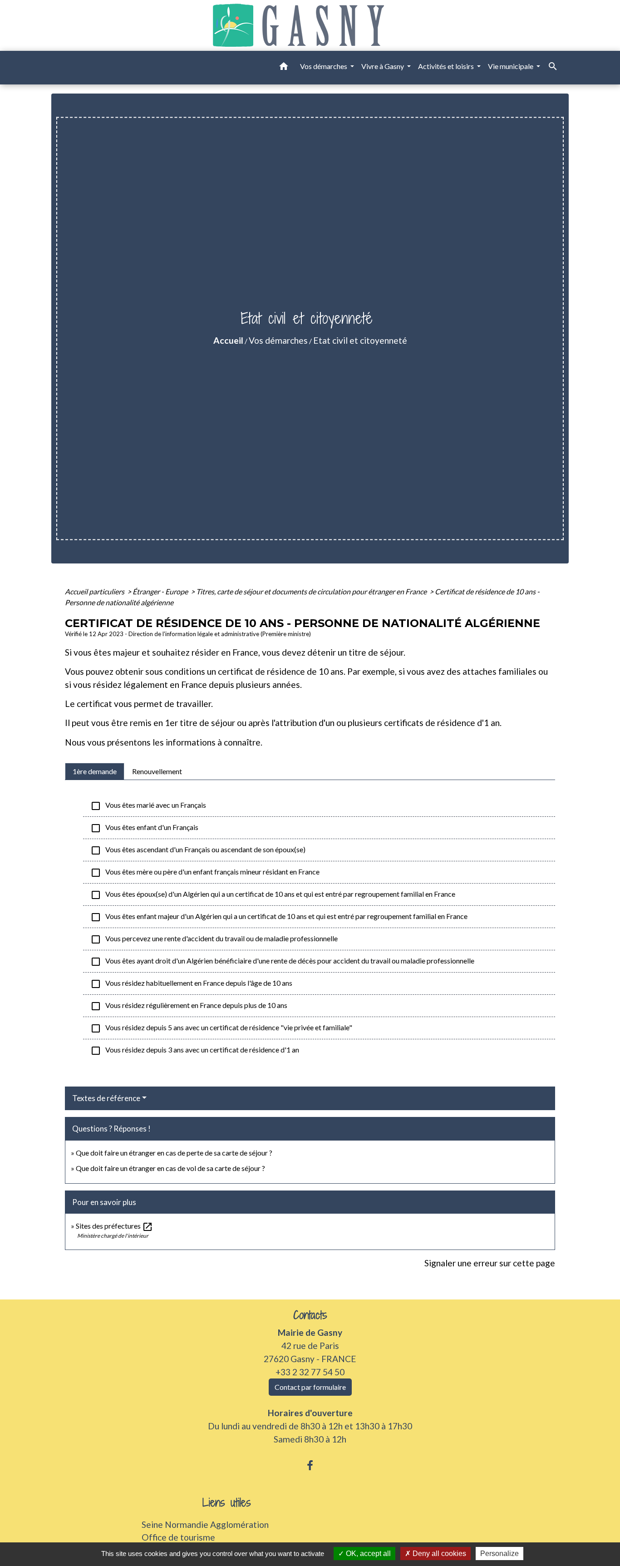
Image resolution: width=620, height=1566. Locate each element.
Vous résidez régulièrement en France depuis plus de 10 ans (188, 1006)
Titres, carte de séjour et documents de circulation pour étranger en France (312, 591)
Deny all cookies (438, 1553)
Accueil (228, 340)
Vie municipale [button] (511, 66)
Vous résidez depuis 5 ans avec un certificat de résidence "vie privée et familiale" (221, 1028)
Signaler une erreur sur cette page (489, 1263)
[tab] (94, 771)
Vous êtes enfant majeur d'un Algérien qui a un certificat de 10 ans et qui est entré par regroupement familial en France (278, 917)
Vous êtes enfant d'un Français (144, 828)
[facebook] (310, 1465)
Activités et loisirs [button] (446, 66)
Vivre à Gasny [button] (383, 66)
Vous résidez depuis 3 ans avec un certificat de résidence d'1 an (194, 1050)
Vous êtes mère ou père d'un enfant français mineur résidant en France (205, 872)
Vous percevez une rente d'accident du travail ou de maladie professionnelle (214, 939)
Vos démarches (278, 340)
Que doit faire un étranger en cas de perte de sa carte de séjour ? (174, 1152)
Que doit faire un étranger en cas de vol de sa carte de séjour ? (170, 1168)
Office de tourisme (178, 1537)
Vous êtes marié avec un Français (148, 805)
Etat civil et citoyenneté (360, 340)
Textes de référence (106, 1098)
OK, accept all (367, 1553)
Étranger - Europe (161, 591)
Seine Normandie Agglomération (205, 1524)
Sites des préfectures (114, 1225)
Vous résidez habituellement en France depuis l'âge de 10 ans (191, 983)
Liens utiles (226, 1502)
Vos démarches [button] (324, 66)
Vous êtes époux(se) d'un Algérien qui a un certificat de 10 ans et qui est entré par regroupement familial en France (272, 894)
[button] (283, 67)
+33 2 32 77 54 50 (310, 1372)
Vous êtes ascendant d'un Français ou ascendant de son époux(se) (197, 850)
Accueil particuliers (95, 591)
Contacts (310, 1315)
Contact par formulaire (310, 1387)
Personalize (499, 1553)
